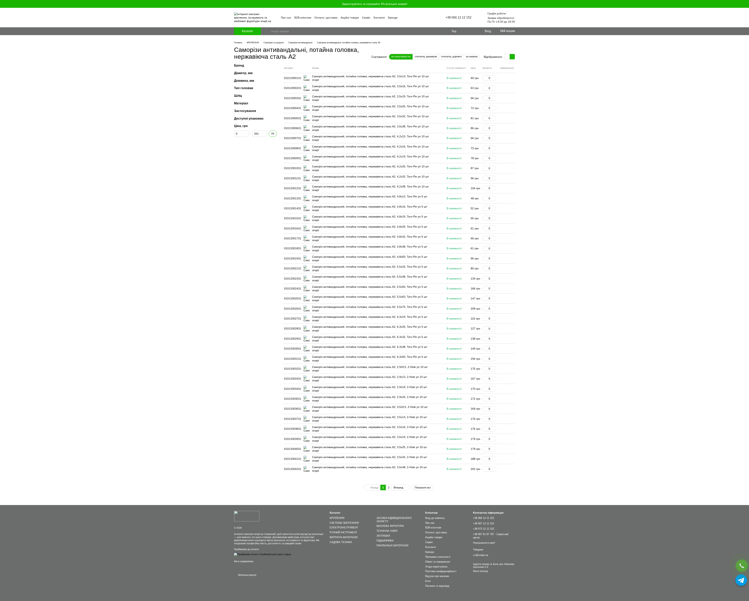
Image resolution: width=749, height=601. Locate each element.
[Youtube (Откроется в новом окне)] (426, 17)
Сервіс (366, 17)
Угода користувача (436, 566)
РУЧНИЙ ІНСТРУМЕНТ (343, 532)
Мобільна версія (247, 575)
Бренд (239, 65)
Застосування (245, 111)
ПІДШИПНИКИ (384, 540)
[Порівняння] (466, 31)
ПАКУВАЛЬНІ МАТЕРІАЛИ (392, 545)
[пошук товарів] (268, 31)
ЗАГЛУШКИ (383, 535)
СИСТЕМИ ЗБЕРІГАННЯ (344, 522)
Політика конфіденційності (440, 571)
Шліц (238, 95)
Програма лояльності (437, 556)
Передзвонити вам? (484, 543)
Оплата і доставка (325, 17)
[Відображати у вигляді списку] (512, 56)
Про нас (286, 17)
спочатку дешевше (426, 56)
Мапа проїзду (480, 571)
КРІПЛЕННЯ (337, 518)
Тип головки (243, 88)
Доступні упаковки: (249, 118)
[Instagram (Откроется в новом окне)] (421, 17)
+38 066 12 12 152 (458, 17)
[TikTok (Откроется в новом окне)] (430, 17)
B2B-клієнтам (302, 17)
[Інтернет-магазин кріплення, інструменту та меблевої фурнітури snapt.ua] (246, 516)
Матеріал (241, 103)
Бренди (393, 17)
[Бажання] (473, 31)
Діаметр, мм (243, 73)
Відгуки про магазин (437, 576)
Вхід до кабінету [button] (435, 518)
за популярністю (401, 56)
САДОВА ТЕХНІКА (341, 542)
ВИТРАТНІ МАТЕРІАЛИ (344, 537)
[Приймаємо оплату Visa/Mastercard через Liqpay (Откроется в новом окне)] (262, 554)
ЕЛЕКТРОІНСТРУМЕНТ (344, 527)
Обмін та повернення (437, 561)
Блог (428, 581)
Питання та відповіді (437, 585)
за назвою (472, 56)
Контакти (379, 17)
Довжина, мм (244, 80)
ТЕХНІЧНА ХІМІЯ (386, 530)
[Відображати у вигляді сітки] (507, 56)
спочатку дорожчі (451, 56)
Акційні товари (350, 17)
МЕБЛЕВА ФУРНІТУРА (390, 526)
